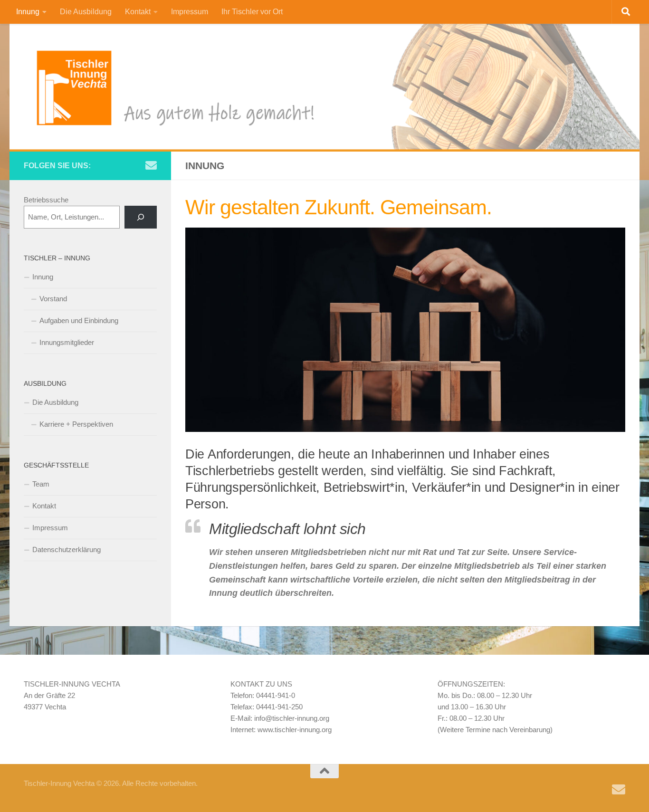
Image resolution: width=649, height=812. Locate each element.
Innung (27, 12)
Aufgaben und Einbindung (78, 320)
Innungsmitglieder (66, 342)
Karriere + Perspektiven (76, 424)
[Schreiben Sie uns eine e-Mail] (151, 165)
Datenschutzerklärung (66, 549)
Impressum (189, 12)
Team (40, 484)
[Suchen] (140, 217)
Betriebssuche (46, 200)
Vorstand (53, 299)
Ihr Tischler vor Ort (252, 12)
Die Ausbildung (86, 12)
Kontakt (138, 12)
